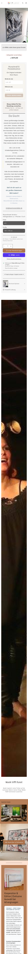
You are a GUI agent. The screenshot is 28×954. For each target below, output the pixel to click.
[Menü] (2, 3)
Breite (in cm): (9, 79)
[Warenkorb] (26, 3)
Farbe (4, 220)
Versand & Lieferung (10, 290)
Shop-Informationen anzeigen (11, 268)
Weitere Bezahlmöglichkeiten (14, 259)
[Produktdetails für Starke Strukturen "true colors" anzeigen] (16, 814)
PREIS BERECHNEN (14, 95)
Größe (5, 227)
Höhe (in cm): (9, 86)
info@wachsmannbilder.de (14, 208)
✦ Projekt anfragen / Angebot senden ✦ (14, 274)
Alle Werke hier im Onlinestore (14, 842)
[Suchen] (22, 3)
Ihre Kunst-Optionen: (14, 283)
